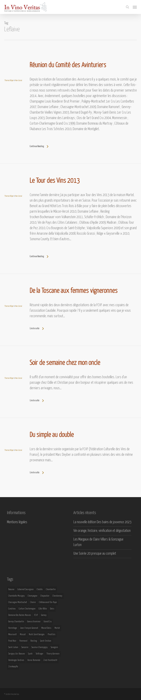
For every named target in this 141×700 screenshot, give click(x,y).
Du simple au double (52, 435)
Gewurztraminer (34, 621)
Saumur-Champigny (39, 647)
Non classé (18, 80)
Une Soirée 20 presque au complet (94, 553)
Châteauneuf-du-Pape (48, 602)
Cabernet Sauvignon (25, 589)
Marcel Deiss (46, 628)
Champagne (32, 596)
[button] (135, 7)
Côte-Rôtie (43, 609)
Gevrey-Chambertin (16, 621)
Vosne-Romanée (33, 660)
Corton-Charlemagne (27, 609)
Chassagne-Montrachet (17, 602)
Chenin (33, 602)
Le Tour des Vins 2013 (55, 181)
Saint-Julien (13, 647)
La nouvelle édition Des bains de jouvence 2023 (102, 522)
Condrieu (12, 609)
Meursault (12, 634)
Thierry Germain (52, 654)
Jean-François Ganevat (29, 628)
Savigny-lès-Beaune (16, 654)
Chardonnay (57, 596)
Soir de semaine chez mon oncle (65, 363)
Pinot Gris (51, 634)
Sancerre (24, 647)
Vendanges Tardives (16, 660)
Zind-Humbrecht (50, 660)
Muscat (23, 634)
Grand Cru (48, 621)
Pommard (23, 641)
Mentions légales (17, 522)
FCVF (36, 615)
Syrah (30, 654)
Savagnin (54, 647)
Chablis (40, 589)
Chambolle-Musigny (16, 596)
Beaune (11, 589)
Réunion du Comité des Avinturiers (68, 65)
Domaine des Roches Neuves (19, 615)
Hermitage (12, 628)
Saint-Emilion (45, 641)
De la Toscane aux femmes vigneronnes (74, 291)
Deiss (52, 609)
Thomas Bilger (9, 80)
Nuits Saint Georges (37, 634)
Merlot (57, 628)
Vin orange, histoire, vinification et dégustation (102, 531)
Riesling (33, 641)
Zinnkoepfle (13, 666)
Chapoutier (44, 596)
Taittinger (39, 654)
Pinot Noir (12, 641)
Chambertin (51, 589)
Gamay (43, 615)
